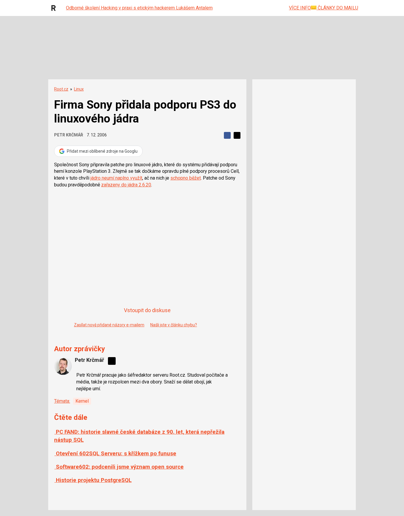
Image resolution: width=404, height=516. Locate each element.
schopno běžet (185, 178)
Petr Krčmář (68, 135)
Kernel (82, 401)
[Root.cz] (55, 8)
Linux (79, 89)
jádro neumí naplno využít (116, 178)
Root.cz (61, 89)
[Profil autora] (63, 366)
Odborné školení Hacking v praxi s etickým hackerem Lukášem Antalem (139, 8)
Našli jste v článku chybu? (173, 324)
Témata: (62, 401)
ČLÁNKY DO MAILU (337, 8)
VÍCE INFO (300, 8)
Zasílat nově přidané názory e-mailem (109, 324)
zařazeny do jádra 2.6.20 (126, 185)
